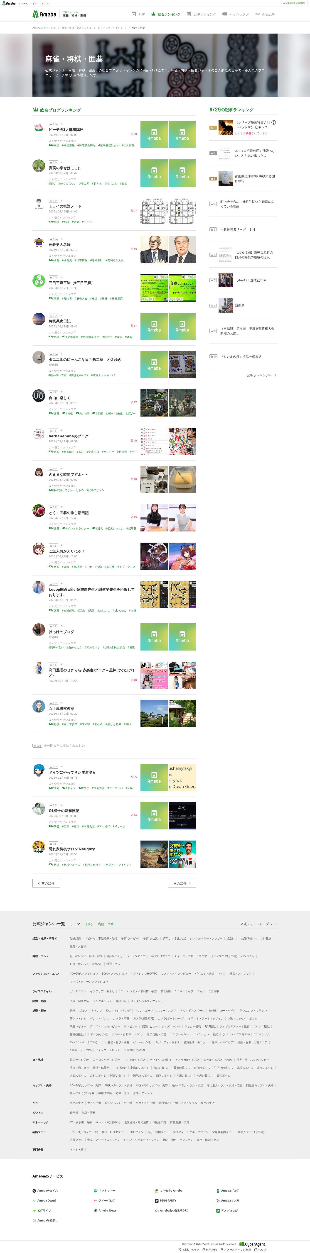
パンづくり (248, 956)
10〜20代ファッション (84, 973)
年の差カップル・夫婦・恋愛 (224, 1085)
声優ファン (77, 1140)
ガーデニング (78, 991)
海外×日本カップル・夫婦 (187, 1085)
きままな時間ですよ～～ (69, 474)
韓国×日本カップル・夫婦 (152, 1085)
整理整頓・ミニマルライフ (177, 991)
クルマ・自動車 (121, 1034)
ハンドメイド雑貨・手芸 (142, 991)
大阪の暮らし (78, 1075)
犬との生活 (94, 1103)
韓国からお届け (79, 1060)
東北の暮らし (161, 1068)
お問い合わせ (190, 1249)
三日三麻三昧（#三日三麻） (72, 282)
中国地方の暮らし (141, 1075)
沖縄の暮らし (205, 1075)
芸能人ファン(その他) (251, 1132)
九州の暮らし (184, 1075)
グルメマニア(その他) (224, 956)
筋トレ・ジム (78, 1018)
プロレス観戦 (261, 1026)
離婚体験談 (105, 1093)
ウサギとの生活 (145, 1103)
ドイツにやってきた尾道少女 (72, 772)
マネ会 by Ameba (171, 1190)
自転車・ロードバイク (222, 1010)
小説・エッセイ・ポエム (242, 1018)
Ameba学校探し (47, 1220)
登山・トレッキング (118, 1010)
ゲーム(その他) (142, 1042)
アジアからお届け (135, 1060)
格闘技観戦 (77, 1034)
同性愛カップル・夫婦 (259, 1085)
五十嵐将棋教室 (61, 708)
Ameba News (107, 1210)
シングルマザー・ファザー (206, 938)
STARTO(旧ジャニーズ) (84, 1132)
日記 (89, 924)
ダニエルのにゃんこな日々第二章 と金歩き (85, 359)
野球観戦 (210, 1026)
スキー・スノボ (166, 1010)
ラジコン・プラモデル (236, 1034)
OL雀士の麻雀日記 (64, 810)
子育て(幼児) (151, 938)
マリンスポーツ (143, 1010)
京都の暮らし (98, 1075)
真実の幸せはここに (65, 167)
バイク (139, 1034)
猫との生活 (77, 1103)
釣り (72, 1010)
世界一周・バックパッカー (252, 1060)
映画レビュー (78, 1026)
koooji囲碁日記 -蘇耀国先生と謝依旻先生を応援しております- (92, 592)
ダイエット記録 (204, 973)
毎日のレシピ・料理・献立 (86, 956)
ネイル (222, 973)
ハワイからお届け (160, 1060)
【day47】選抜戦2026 (251, 280)
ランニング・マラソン (253, 1010)
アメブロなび (229, 1210)
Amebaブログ (230, 1190)
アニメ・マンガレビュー (105, 1026)
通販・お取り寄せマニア (253, 1042)
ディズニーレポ (171, 1026)
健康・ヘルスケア (223, 1042)
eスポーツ (76, 1050)
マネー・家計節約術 (108, 1122)
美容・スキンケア (241, 973)
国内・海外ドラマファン (178, 1140)
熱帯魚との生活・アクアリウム (178, 1103)
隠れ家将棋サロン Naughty (72, 848)
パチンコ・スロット (108, 1050)
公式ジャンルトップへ (256, 924)
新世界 (239, 305)
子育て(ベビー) (130, 938)
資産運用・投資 (179, 1122)
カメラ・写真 (121, 1018)
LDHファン (136, 1132)
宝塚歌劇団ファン (223, 1132)
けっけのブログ (61, 631)
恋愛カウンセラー (144, 1093)
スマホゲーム (261, 1034)
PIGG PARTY (168, 1200)
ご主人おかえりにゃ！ (67, 550)
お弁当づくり (114, 956)
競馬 (89, 1050)
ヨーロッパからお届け (106, 1060)
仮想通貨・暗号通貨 (136, 1122)
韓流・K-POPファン (114, 1132)
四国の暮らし (164, 1075)
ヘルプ (262, 1249)
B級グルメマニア (160, 956)
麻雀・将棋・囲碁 (74, 58)
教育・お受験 (78, 946)
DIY (120, 991)
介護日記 (121, 1001)
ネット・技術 (78, 1149)
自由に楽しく (60, 397)
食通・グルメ (114, 964)
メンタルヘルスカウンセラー (148, 1001)
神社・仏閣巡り (102, 1068)
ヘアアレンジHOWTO (144, 973)
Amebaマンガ (230, 1200)
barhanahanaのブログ (69, 436)
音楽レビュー (149, 1026)
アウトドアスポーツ (192, 1010)
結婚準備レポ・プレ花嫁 (256, 938)
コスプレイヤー (179, 1034)
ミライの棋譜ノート (65, 206)
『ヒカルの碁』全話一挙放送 (241, 356)
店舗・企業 (106, 924)
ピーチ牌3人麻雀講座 (66, 129)
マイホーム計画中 (208, 991)
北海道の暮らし (140, 1068)
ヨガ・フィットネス (167, 1042)
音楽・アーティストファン (103, 1140)
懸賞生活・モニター (196, 1042)
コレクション (201, 1034)
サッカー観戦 (193, 1026)
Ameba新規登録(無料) (294, 3)
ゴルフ (83, 1010)
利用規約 (211, 1249)
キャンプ (96, 1010)
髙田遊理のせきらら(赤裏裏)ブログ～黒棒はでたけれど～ (92, 673)
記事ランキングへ (259, 375)
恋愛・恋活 (122, 1093)
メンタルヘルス (102, 1001)
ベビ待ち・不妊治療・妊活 (101, 938)
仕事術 (74, 1112)
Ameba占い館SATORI (174, 1210)
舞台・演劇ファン (208, 1140)
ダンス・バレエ (99, 1018)
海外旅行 (121, 1068)
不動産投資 (159, 1122)
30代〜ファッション (114, 973)
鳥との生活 (207, 1103)
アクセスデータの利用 (237, 1249)
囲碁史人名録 (60, 244)
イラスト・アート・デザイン (206, 1018)
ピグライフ (44, 1210)
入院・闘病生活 (79, 1001)
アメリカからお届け (187, 1060)
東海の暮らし (265, 1068)
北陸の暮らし (245, 1068)
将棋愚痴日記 (60, 321)
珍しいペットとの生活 (118, 1103)
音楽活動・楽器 (156, 1034)
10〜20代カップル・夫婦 (85, 1085)
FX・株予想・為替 (81, 1122)
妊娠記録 (75, 938)
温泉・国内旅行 (79, 1068)
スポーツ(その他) (97, 1034)
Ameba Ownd (46, 1200)
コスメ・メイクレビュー (176, 973)
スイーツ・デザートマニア (190, 956)
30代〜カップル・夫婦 (118, 1085)
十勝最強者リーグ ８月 (237, 229)
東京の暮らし (202, 1068)
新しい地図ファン (158, 1132)
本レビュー (131, 1026)
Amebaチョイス (47, 1190)
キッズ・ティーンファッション (89, 981)
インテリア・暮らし (102, 991)
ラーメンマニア (136, 956)
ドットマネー (107, 1190)
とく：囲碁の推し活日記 (69, 512)
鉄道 (216, 1034)
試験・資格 (89, 1112)
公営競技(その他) (134, 1050)
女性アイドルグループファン (190, 1132)
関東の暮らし (182, 1068)
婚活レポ (231, 938)
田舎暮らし (223, 1075)
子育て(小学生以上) (174, 938)
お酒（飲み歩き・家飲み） (86, 964)
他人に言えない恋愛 (82, 1093)
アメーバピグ (107, 1200)
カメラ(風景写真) (143, 1018)
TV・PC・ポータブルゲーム (87, 1042)
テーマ (75, 924)
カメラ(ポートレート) (171, 1018)
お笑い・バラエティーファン (141, 1140)
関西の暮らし (118, 1075)
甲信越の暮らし (223, 1068)
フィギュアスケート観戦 (234, 1026)
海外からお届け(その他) (218, 1060)
